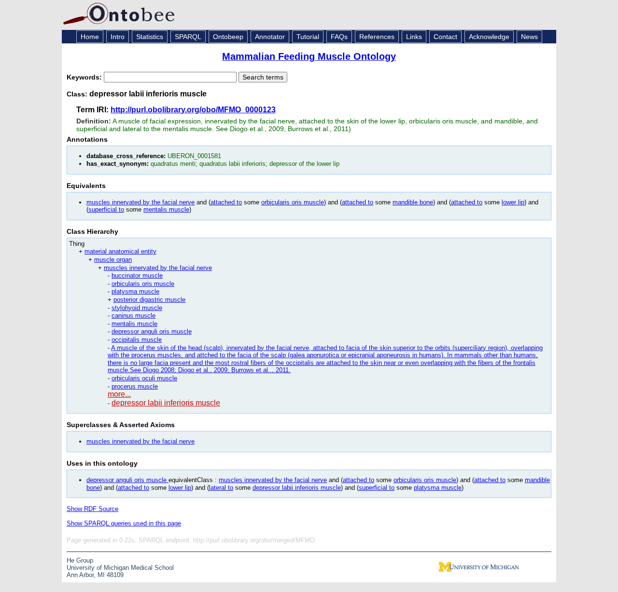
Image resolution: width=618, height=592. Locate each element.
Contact (445, 36)
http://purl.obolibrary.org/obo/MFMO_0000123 (193, 110)
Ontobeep (228, 36)
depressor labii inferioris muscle (166, 403)
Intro (118, 36)
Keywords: (85, 77)
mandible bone (413, 202)
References (376, 36)
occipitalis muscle (137, 339)
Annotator (270, 36)
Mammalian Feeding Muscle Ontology (309, 56)
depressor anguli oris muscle (152, 331)
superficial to (106, 209)
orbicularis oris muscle (292, 202)
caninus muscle (133, 315)
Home (90, 36)
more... (119, 394)
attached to (226, 202)
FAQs (339, 36)
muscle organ (113, 259)
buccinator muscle (137, 275)
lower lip (513, 202)
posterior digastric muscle (149, 299)
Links (414, 36)
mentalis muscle (166, 209)
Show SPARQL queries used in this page (124, 523)
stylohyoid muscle (137, 307)
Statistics (149, 36)
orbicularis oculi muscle (144, 378)
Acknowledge (489, 36)
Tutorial (307, 36)
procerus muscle (135, 386)
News (529, 36)
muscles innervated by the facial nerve (140, 202)
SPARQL (188, 36)
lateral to (221, 487)
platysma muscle (135, 291)
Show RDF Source (92, 508)
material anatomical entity (120, 251)
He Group (80, 560)
